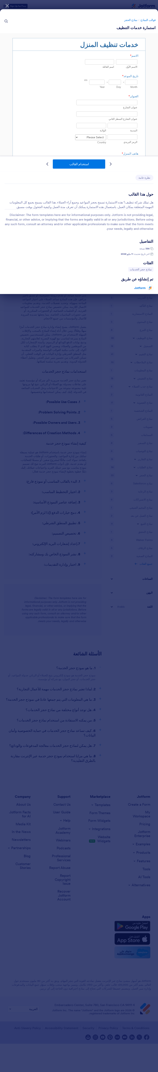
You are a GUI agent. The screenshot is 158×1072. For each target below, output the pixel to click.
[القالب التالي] (47, 164)
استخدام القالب (79, 164)
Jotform (140, 288)
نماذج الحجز (130, 20)
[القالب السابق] (110, 164)
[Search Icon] (6, 21)
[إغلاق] (7, 6)
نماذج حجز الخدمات (141, 269)
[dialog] (79, 536)
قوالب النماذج (148, 20)
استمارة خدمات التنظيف (136, 27)
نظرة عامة (144, 177)
